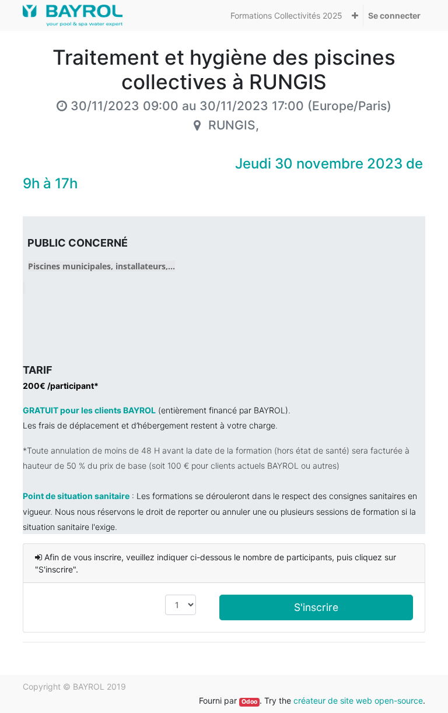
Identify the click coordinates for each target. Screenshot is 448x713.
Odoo (249, 701)
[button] (355, 15)
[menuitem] (286, 15)
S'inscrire (316, 607)
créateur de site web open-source (358, 700)
